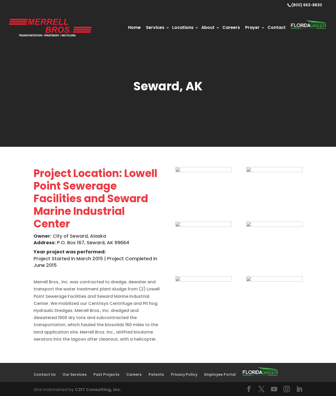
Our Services (74, 374)
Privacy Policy (184, 374)
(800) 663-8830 (306, 5)
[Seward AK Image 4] (203, 316)
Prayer (252, 27)
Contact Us (45, 374)
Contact (276, 27)
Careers (231, 27)
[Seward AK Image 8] (203, 207)
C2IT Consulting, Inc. (98, 390)
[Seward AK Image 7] (274, 207)
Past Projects (106, 374)
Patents (156, 374)
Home (134, 27)
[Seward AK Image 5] (274, 261)
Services (155, 27)
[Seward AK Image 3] (274, 316)
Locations (182, 27)
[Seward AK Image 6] (203, 261)
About (207, 27)
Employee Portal (220, 374)
